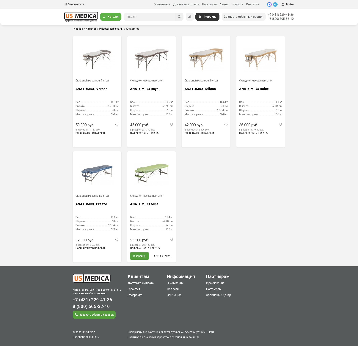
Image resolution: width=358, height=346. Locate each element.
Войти (290, 4)
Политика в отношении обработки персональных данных (163, 337)
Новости (237, 4)
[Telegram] (275, 4)
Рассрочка (209, 4)
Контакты (253, 4)
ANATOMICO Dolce (254, 89)
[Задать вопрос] (116, 124)
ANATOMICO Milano (200, 89)
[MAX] (269, 4)
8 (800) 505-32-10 (282, 19)
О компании (162, 4)
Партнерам (213, 289)
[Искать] (179, 17)
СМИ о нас (174, 295)
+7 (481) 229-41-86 (281, 14)
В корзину (139, 255)
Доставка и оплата (186, 4)
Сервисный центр (218, 295)
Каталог (113, 16)
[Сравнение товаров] (190, 17)
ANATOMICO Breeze (91, 204)
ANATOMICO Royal (144, 89)
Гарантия (134, 289)
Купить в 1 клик (162, 256)
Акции (224, 4)
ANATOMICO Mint (144, 204)
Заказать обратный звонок (243, 16)
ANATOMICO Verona (91, 89)
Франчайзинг (215, 283)
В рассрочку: (88, 129)
